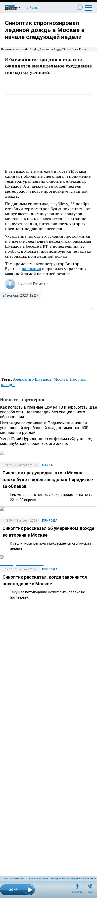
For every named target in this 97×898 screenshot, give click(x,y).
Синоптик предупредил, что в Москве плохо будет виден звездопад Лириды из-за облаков (47, 479)
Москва (60, 379)
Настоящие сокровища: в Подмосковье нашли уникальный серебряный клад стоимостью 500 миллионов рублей (44, 428)
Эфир (90, 892)
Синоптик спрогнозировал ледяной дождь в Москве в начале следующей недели (45, 29)
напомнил (31, 268)
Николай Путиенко (33, 284)
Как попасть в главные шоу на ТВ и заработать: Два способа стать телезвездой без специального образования (48, 412)
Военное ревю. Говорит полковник (29, 878)
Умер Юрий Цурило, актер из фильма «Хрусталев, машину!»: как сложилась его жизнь (46, 441)
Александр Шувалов (32, 379)
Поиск (80, 7)
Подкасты (77, 892)
